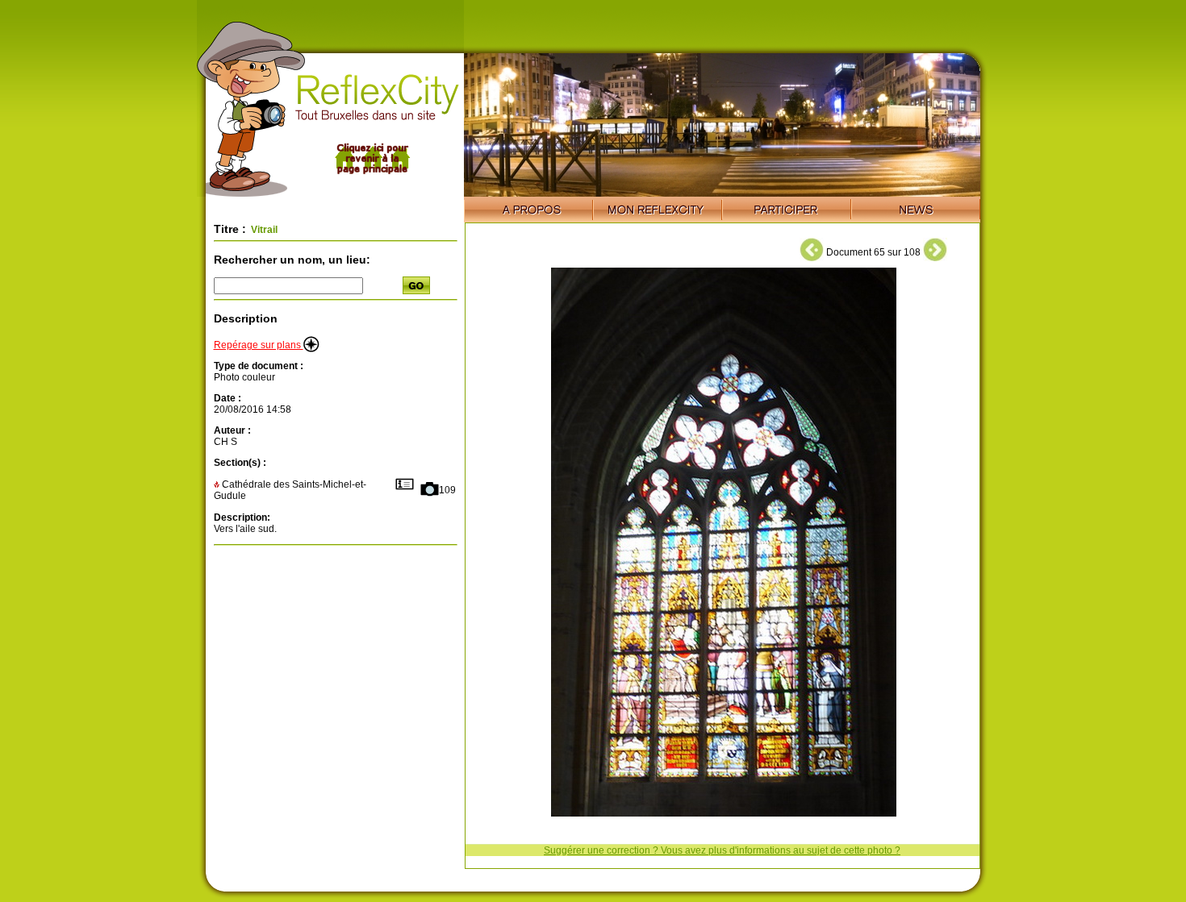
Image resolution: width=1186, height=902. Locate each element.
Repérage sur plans (258, 345)
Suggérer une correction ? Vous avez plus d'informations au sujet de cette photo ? (722, 850)
